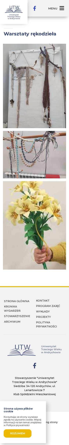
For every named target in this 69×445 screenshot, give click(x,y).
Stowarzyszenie (17, 316)
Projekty (43, 317)
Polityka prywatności (46, 324)
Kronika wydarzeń (12, 308)
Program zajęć (48, 306)
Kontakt (42, 300)
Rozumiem (17, 433)
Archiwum (12, 321)
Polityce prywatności (18, 425)
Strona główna (16, 301)
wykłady (43, 311)
